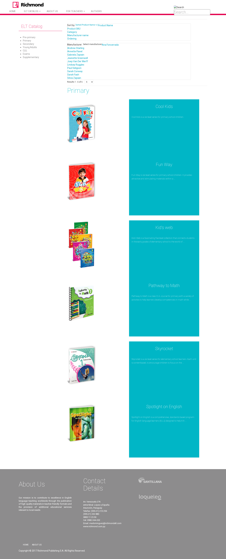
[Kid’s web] (81, 244)
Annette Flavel (74, 51)
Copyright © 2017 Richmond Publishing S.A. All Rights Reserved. (52, 550)
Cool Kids (164, 106)
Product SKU (73, 28)
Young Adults (30, 47)
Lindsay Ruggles (75, 64)
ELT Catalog (31, 11)
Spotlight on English (164, 406)
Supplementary (31, 57)
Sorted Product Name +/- (86, 25)
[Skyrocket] (81, 365)
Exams (26, 54)
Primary (27, 40)
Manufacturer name (78, 35)
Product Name (105, 25)
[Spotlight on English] (81, 423)
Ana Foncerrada (110, 44)
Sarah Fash (73, 74)
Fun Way (164, 164)
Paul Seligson (74, 68)
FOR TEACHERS (74, 11)
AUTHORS (96, 11)
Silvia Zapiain (74, 78)
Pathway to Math (164, 285)
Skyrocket (164, 348)
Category (72, 32)
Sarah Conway (75, 71)
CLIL (25, 50)
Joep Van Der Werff (77, 61)
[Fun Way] (81, 181)
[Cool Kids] (81, 123)
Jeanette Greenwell (77, 58)
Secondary (28, 44)
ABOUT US (52, 11)
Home (12, 11)
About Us (37, 545)
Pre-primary (29, 37)
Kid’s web (164, 227)
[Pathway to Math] (81, 302)
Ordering (71, 38)
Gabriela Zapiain (75, 54)
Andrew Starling (75, 48)
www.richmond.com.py (94, 526)
